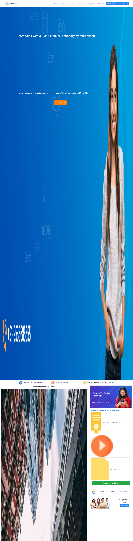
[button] (63, 4)
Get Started (124, 505)
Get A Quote (60, 102)
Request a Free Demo (110, 483)
